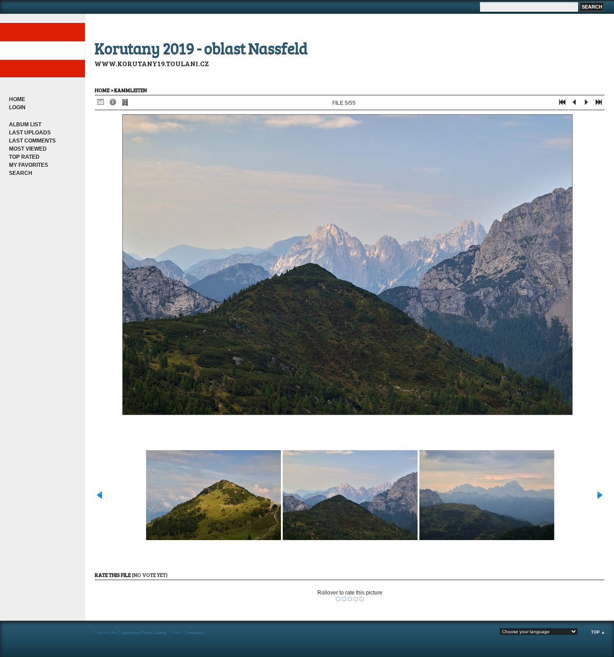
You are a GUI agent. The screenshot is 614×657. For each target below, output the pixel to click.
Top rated (24, 157)
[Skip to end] (599, 104)
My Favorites (28, 165)
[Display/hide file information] (113, 104)
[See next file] (586, 104)
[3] (350, 599)
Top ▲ (598, 632)
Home (17, 99)
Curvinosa (194, 633)
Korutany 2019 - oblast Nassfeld (200, 47)
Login (17, 107)
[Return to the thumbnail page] (101, 104)
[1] (338, 599)
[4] (356, 599)
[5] (362, 599)
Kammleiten (130, 90)
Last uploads (30, 133)
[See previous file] (574, 104)
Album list (25, 124)
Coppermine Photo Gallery (142, 633)
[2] (344, 599)
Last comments (32, 141)
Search (20, 173)
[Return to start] (562, 104)
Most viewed (28, 149)
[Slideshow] (125, 104)
